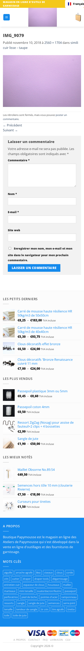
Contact (34, 639)
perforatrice (11, 597)
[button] (6, 17)
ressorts (8, 603)
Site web (14, 230)
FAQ (45, 639)
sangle (21, 603)
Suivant (10, 130)
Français (77, 4)
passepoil (70, 591)
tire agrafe (58, 609)
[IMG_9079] (42, 81)
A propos (19, 639)
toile (6, 615)
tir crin (44, 609)
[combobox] (74, 4)
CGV (68, 639)
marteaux (9, 591)
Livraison (56, 639)
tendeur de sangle (26, 609)
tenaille (8, 609)
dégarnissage (60, 578)
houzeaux (53, 585)
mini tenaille (26, 591)
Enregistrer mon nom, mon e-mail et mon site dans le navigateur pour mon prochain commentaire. (40, 254)
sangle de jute (36, 603)
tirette (71, 609)
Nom (12, 194)
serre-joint (69, 603)
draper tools (41, 578)
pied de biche (29, 597)
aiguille (8, 572)
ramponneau (69, 597)
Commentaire (19, 160)
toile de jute (20, 615)
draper (27, 578)
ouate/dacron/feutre (49, 591)
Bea (38, 572)
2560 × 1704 (53, 43)
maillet (67, 585)
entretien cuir (12, 585)
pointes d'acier (49, 597)
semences (54, 603)
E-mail (13, 212)
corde (69, 572)
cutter (15, 578)
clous (59, 572)
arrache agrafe (24, 572)
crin (6, 578)
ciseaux (48, 572)
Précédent (12, 125)
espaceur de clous (33, 585)
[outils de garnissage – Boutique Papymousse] (42, 17)
